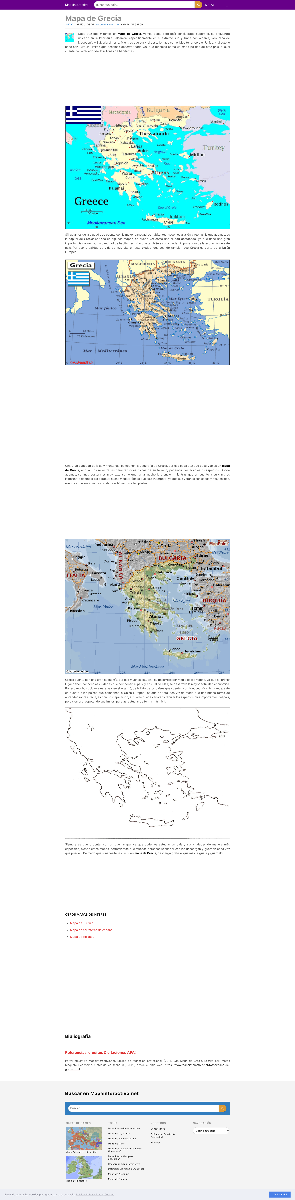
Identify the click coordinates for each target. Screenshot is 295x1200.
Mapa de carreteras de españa (91, 930)
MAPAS (209, 4)
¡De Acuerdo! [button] (280, 1194)
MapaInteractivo (76, 4)
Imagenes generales (108, 24)
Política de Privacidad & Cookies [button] (95, 1194)
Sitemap (155, 1142)
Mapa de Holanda (82, 937)
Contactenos (158, 1128)
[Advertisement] (147, 78)
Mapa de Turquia (81, 923)
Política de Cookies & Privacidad (163, 1135)
